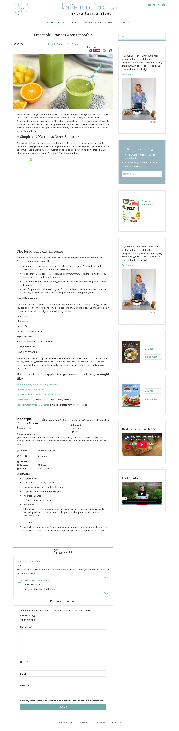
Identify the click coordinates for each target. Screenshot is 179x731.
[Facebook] (149, 4)
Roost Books (148, 204)
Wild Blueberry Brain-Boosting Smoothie (37, 384)
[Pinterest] (163, 4)
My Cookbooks (20, 11)
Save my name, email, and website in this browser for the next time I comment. (61, 700)
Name (24, 662)
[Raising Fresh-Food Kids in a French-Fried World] (89, 9)
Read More (127, 74)
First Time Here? (20, 5)
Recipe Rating (27, 615)
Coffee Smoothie (25, 399)
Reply (106, 577)
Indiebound (151, 357)
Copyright (100, 723)
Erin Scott (151, 122)
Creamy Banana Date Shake (30, 389)
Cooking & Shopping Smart (99, 23)
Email (23, 673)
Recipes (75, 23)
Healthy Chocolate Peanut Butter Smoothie (38, 394)
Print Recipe (73, 44)
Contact (116, 723)
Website (24, 685)
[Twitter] (154, 4)
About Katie (18, 8)
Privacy (83, 723)
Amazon (146, 201)
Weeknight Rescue (56, 23)
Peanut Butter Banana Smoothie (33, 404)
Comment (26, 627)
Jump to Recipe (56, 44)
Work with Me (65, 723)
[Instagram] (159, 4)
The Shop (17, 15)
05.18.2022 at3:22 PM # (28, 561)
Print (76, 432)
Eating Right (125, 23)
